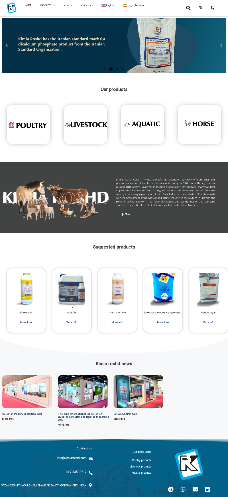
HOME (28, 5)
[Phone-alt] (212, 8)
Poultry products (141, 460)
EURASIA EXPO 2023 (125, 414)
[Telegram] (170, 489)
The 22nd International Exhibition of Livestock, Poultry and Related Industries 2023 (83, 417)
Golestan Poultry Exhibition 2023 (22, 414)
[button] (188, 8)
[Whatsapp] (183, 489)
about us (67, 5)
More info (8, 419)
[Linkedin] (207, 489)
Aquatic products (141, 473)
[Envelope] (195, 489)
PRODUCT (45, 5)
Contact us (87, 5)
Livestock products (140, 467)
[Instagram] (200, 8)
